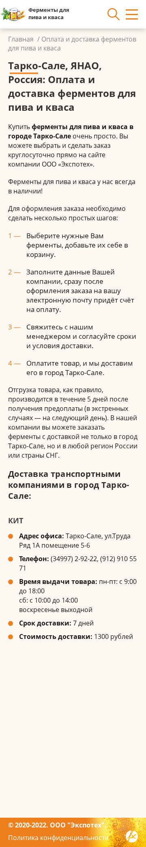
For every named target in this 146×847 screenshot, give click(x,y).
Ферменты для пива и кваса (48, 13)
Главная (21, 39)
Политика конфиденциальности (58, 837)
